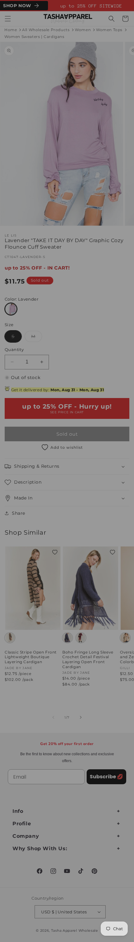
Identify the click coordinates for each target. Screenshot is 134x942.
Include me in (99, 494)
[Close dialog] (126, 439)
